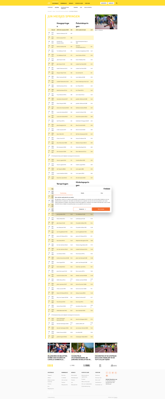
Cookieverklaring (51, 397)
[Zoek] (116, 3)
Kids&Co (71, 3)
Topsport (50, 7)
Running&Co (64, 3)
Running (63, 375)
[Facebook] (107, 373)
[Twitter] (113, 373)
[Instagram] (110, 373)
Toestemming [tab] (63, 193)
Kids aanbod (74, 375)
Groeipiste (103, 3)
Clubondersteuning (86, 386)
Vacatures (97, 375)
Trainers (76, 7)
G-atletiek (64, 377)
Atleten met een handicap (65, 8)
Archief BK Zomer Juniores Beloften (62, 11)
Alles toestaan (101, 209)
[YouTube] (107, 376)
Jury (81, 7)
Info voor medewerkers (87, 384)
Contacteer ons (98, 384)
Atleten (57, 7)
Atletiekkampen (74, 377)
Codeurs (115, 397)
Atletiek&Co (55, 3)
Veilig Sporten (88, 7)
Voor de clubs (79, 3)
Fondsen (83, 379)
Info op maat (64, 380)
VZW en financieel (85, 381)
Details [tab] (82, 193)
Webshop (111, 3)
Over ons (87, 3)
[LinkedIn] (116, 373)
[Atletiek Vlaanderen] (49, 3)
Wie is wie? (97, 380)
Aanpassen (81, 209)
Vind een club (98, 377)
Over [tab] (102, 193)
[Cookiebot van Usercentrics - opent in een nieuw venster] (104, 189)
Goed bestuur (98, 382)
